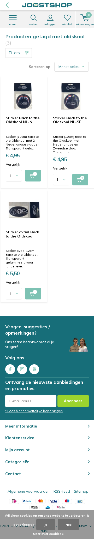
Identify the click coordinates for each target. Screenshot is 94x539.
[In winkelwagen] (33, 175)
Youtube (34, 369)
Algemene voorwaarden (29, 491)
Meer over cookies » (48, 534)
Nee (69, 525)
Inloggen (50, 24)
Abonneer (73, 400)
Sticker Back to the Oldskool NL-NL (22, 120)
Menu (12, 24)
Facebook (10, 369)
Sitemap (81, 491)
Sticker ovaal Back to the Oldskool (22, 234)
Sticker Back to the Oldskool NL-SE (70, 120)
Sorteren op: (40, 66)
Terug (7, 5)
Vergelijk (13, 164)
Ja (45, 525)
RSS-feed (62, 491)
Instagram (22, 369)
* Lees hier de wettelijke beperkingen (34, 411)
